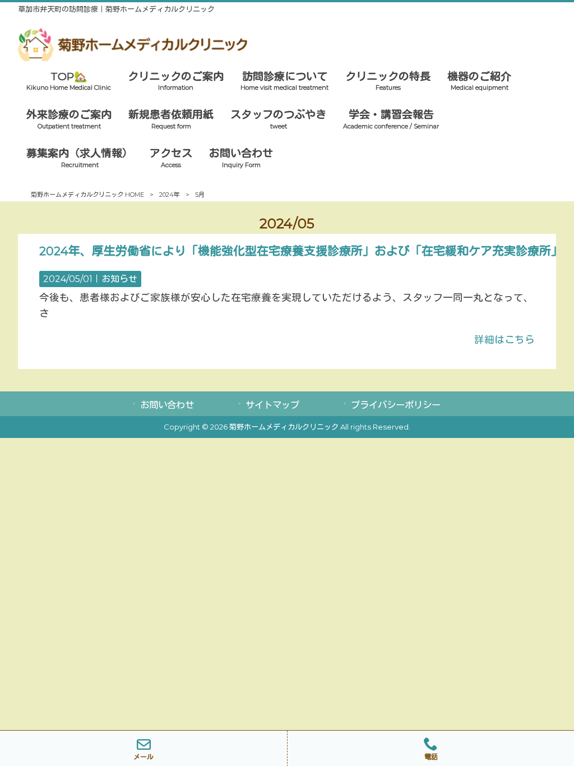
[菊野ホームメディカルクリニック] (132, 57)
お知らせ (119, 279)
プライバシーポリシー (396, 404)
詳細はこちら (504, 339)
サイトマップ (272, 404)
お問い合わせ (167, 404)
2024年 (169, 195)
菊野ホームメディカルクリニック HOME (87, 195)
